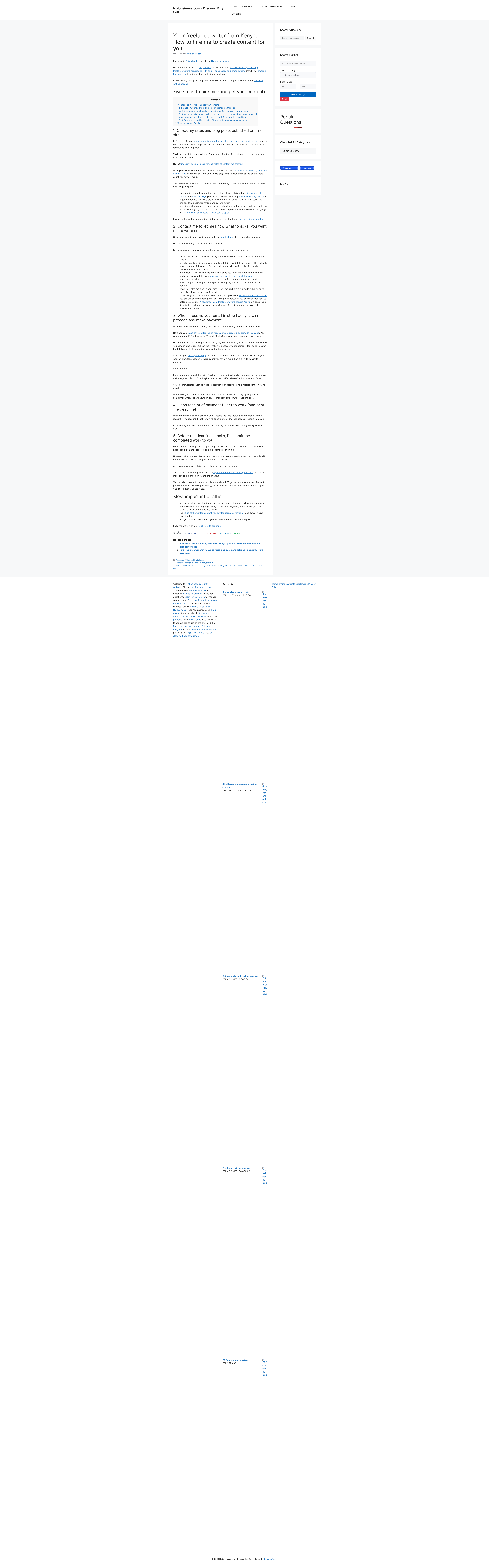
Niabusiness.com (220, 61)
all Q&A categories (194, 632)
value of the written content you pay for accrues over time (213, 513)
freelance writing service (251, 196)
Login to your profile (194, 597)
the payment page (197, 355)
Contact (197, 626)
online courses (189, 616)
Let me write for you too (251, 219)
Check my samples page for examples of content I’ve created (211, 164)
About (188, 626)
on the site (194, 590)
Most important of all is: (187, 123)
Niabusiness (204, 613)
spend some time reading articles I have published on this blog (226, 141)
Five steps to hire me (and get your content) (197, 105)
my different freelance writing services (233, 472)
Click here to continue (210, 526)
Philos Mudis (192, 61)
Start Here (178, 626)
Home (234, 6)
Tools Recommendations (203, 629)
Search (310, 38)
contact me (227, 237)
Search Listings (298, 94)
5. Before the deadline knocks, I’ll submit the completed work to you (213, 120)
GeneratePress (270, 1559)
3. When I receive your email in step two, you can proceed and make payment (217, 114)
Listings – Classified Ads (271, 6)
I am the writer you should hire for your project (205, 212)
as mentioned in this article (253, 295)
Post (203, 590)
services (202, 616)
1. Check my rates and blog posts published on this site (206, 108)
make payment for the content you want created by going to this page (223, 333)
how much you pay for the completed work (231, 276)
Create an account (192, 593)
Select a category (289, 70)
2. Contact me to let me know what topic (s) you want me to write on (213, 111)
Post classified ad (197, 600)
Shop (292, 6)
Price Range (286, 82)
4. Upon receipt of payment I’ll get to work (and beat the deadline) (212, 117)
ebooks (177, 616)
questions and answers (201, 587)
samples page (199, 196)
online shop (195, 619)
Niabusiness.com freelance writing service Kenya (225, 302)
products (177, 619)
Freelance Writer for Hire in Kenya (190, 560)
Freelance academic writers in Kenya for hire (195, 563)
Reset (284, 99)
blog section (205, 67)
